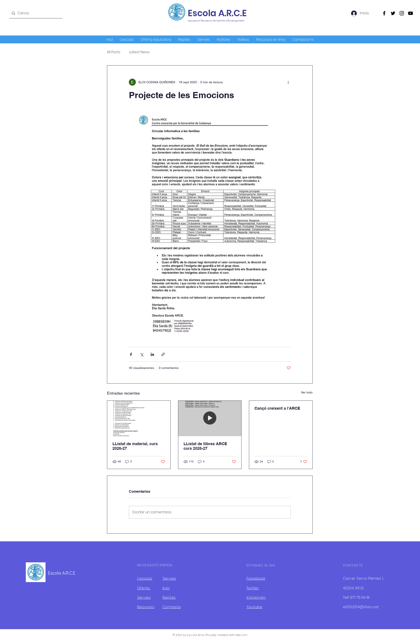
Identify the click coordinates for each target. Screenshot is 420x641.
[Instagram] (402, 13)
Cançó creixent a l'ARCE (277, 408)
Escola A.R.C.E (217, 13)
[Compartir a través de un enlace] (163, 354)
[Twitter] (393, 13)
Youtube (255, 606)
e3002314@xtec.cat (361, 606)
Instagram (256, 597)
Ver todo (307, 392)
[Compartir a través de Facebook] (131, 354)
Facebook (256, 578)
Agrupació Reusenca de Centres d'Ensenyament (216, 20)
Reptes (169, 597)
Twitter (253, 588)
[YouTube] (410, 13)
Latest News (139, 52)
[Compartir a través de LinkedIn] (152, 354)
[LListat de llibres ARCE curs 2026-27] (210, 418)
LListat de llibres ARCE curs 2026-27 (205, 446)
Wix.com (241, 635)
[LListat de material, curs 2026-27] (138, 418)
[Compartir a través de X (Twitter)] (142, 354)
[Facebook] (384, 13)
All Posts (113, 52)
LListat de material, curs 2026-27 (135, 446)
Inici (166, 588)
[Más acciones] (288, 82)
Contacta (172, 606)
